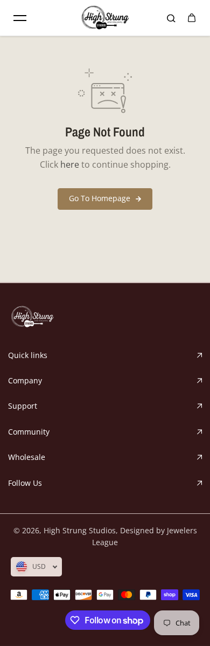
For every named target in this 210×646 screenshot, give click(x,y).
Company (25, 380)
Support (22, 406)
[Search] (171, 18)
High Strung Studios (80, 530)
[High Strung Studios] (105, 18)
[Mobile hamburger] (20, 18)
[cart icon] (191, 18)
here (69, 164)
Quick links (27, 355)
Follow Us (25, 483)
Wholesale (26, 457)
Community (29, 432)
